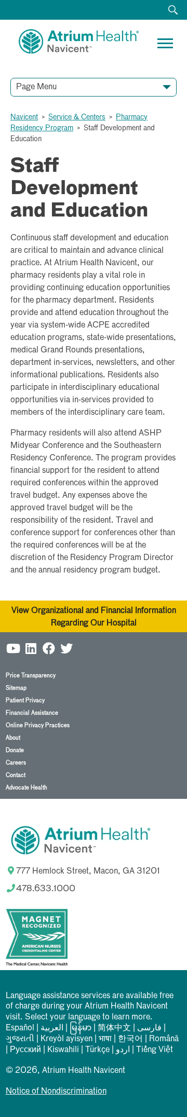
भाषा (105, 1039)
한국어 (130, 1039)
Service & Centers (76, 117)
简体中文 (114, 1028)
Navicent (24, 117)
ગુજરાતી (20, 1039)
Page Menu (36, 87)
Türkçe (97, 1050)
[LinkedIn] (31, 648)
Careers (16, 763)
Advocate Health (26, 788)
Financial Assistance (32, 713)
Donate (15, 750)
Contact (15, 775)
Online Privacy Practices (38, 725)
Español (20, 1028)
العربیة (52, 1028)
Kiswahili (63, 1050)
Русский (25, 1050)
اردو (123, 1050)
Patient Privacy (25, 700)
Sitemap (16, 688)
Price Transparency (31, 675)
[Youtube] (13, 648)
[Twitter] (66, 648)
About (13, 738)
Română (164, 1039)
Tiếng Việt (154, 1050)
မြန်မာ (80, 1028)
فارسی (149, 1028)
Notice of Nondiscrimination (56, 1091)
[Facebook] (49, 648)
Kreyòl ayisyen (66, 1039)
